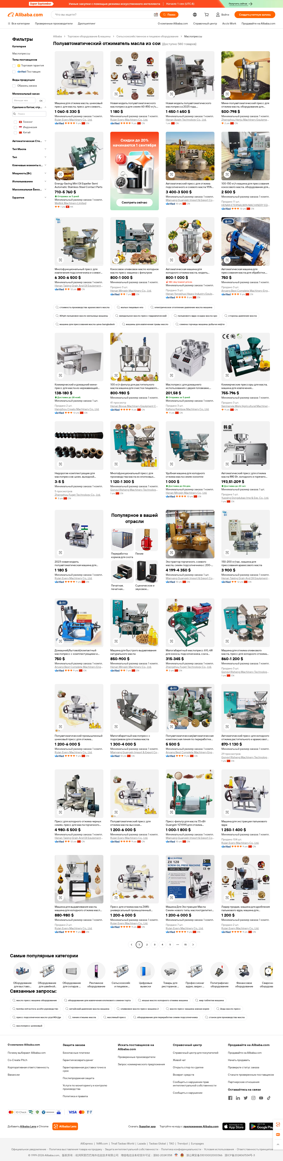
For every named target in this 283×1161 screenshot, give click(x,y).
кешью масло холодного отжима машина (165, 1000)
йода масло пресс (230, 1009)
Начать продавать (239, 1060)
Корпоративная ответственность (28, 1067)
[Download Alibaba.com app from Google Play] (262, 1126)
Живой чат (179, 1060)
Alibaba (57, 36)
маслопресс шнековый (29, 1025)
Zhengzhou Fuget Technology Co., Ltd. (77, 494)
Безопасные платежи (76, 1052)
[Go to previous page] (131, 944)
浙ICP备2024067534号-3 (240, 1155)
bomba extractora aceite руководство (37, 1009)
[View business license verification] (176, 1155)
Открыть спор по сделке (188, 1067)
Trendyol (182, 1143)
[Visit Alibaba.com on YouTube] (261, 1098)
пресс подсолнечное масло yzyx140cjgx (38, 1017)
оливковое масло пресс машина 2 (140, 1009)
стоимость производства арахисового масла (84, 307)
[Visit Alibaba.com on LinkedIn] (238, 1098)
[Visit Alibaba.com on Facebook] (230, 1098)
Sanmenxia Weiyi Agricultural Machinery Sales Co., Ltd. (245, 406)
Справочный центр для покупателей (195, 1052)
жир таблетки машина (211, 1000)
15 (185, 944)
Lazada (141, 1143)
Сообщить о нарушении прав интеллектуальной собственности (194, 1083)
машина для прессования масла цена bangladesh (87, 324)
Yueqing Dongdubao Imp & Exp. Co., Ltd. (245, 497)
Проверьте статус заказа (243, 1067)
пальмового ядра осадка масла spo (197, 315)
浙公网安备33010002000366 (204, 1155)
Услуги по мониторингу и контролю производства (85, 1087)
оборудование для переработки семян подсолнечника (167, 1017)
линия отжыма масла (84, 1017)
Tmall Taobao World (122, 1143)
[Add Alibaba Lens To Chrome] (65, 1126)
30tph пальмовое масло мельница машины (83, 315)
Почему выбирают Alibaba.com (27, 1052)
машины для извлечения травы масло (147, 324)
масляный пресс (116, 1017)
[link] (278, 1124)
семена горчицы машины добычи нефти (201, 324)
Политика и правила (75, 1096)
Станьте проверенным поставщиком (251, 1074)
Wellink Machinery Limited (70, 203)
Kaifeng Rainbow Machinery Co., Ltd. (187, 409)
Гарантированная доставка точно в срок (84, 1069)
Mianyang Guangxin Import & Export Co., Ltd (190, 200)
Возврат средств (183, 1074)
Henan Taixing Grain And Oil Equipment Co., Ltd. (79, 285)
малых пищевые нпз (132, 307)
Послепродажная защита (78, 1078)
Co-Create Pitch (17, 1060)
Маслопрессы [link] (193, 36)
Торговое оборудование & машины (89, 36)
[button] (156, 14)
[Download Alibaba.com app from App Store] (233, 1126)
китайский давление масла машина (89, 1009)
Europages (197, 1143)
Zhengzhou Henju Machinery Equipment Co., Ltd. (245, 119)
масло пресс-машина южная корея (189, 1009)
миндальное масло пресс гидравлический (143, 315)
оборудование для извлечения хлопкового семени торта (99, 1000)
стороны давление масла (242, 315)
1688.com (102, 1143)
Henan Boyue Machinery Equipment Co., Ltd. (134, 406)
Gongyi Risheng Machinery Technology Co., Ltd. (134, 489)
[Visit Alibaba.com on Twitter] (245, 1098)
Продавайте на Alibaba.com (245, 1052)
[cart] (207, 15)
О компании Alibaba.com (24, 1044)
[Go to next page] (193, 944)
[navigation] (29, 491)
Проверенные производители (136, 1056)
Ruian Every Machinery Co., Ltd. (73, 119)
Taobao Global (157, 1143)
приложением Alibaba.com (201, 1126)
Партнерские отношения (243, 1081)
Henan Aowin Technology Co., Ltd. (186, 119)
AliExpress (86, 1143)
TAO (171, 1143)
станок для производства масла (227, 1017)
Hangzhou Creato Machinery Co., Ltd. (77, 409)
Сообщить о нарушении (187, 1092)
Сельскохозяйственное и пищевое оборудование (147, 36)
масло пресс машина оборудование (36, 1000)
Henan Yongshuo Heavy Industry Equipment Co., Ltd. (190, 293)
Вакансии (14, 1074)
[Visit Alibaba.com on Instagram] (253, 1098)
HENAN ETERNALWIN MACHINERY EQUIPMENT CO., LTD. (245, 205)
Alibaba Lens (28, 1126)
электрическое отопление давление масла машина (183, 307)
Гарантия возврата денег (78, 1060)
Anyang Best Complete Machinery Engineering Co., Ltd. (245, 290)
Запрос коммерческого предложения (141, 1064)
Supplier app (147, 1126)
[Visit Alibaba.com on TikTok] (268, 1098)
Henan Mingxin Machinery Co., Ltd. (131, 290)
